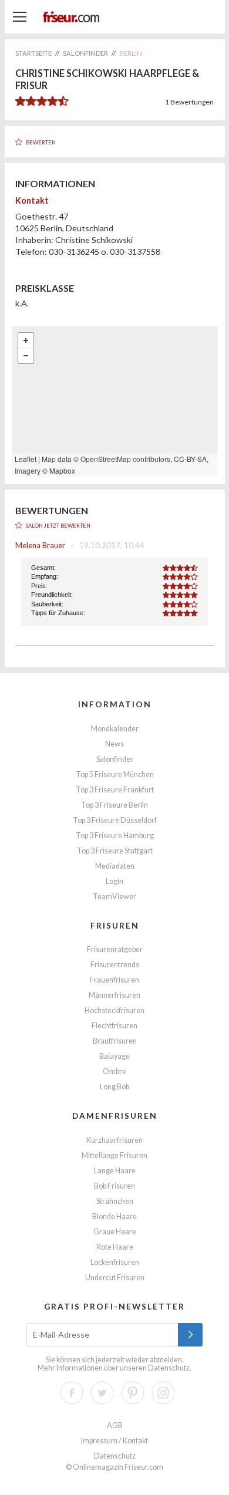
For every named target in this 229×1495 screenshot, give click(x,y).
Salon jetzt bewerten (58, 525)
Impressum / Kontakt (114, 1440)
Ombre (114, 1071)
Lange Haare (115, 1170)
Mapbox (62, 470)
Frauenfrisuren (114, 980)
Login (114, 881)
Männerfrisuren (114, 995)
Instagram (163, 1393)
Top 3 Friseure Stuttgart (115, 850)
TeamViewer (114, 896)
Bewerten (41, 142)
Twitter (102, 1393)
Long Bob (114, 1086)
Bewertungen (189, 101)
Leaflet (25, 459)
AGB (115, 1425)
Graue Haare (114, 1231)
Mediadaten (114, 866)
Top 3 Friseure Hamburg (115, 835)
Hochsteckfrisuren (114, 1010)
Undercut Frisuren (114, 1277)
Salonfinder (114, 759)
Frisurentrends (114, 964)
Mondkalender (115, 728)
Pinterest (132, 1393)
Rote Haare (114, 1247)
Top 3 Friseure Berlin (114, 805)
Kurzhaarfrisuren (114, 1140)
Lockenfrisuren (114, 1262)
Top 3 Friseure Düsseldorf (115, 820)
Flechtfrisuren (114, 1025)
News (114, 744)
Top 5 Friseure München (115, 774)
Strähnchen (114, 1201)
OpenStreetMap (105, 459)
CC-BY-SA (190, 459)
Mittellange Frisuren (114, 1155)
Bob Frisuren (114, 1186)
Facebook (71, 1393)
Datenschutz (169, 1368)
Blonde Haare (114, 1216)
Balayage (114, 1056)
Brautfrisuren (115, 1041)
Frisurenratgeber (115, 949)
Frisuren (114, 925)
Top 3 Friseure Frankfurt (115, 789)
